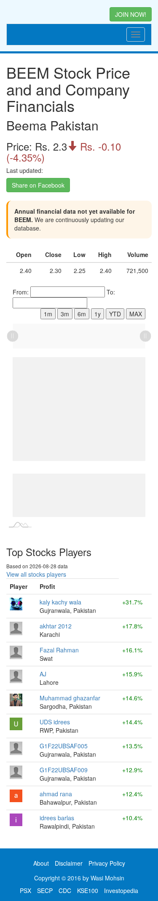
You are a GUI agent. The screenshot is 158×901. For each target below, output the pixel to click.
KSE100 (87, 890)
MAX (135, 314)
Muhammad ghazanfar (70, 698)
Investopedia (121, 890)
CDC (65, 890)
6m (82, 314)
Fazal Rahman (59, 650)
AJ (43, 674)
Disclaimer (69, 863)
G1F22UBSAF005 (64, 746)
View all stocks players (36, 574)
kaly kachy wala (60, 602)
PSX (25, 890)
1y (97, 314)
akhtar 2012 (56, 626)
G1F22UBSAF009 (64, 770)
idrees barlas (57, 818)
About (41, 863)
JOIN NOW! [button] (130, 14)
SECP (45, 890)
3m (65, 314)
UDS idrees (55, 722)
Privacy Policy (106, 863)
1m (48, 314)
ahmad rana (56, 794)
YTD (115, 314)
